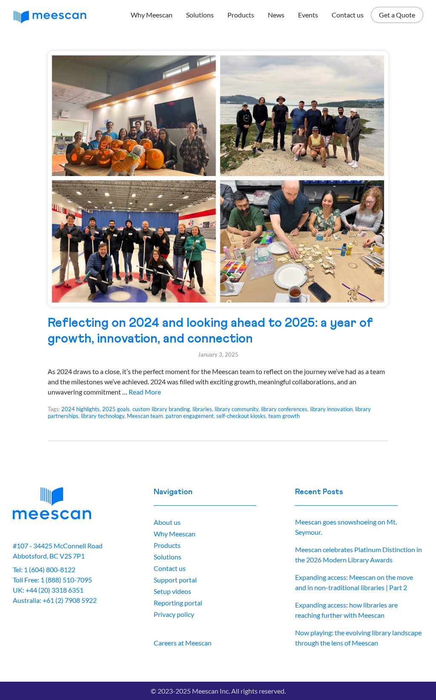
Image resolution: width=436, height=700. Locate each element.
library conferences (284, 409)
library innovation (331, 409)
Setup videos (172, 591)
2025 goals (116, 409)
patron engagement (190, 415)
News (276, 15)
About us (167, 522)
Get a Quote (397, 15)
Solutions (200, 15)
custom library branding (161, 409)
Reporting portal (178, 603)
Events (308, 15)
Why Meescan (151, 15)
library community (236, 409)
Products (240, 15)
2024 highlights (80, 409)
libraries (202, 409)
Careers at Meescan (183, 643)
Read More (145, 392)
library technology (102, 415)
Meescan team (145, 415)
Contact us (348, 15)
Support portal (175, 580)
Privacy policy (174, 614)
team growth (284, 415)
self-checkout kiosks (241, 415)
